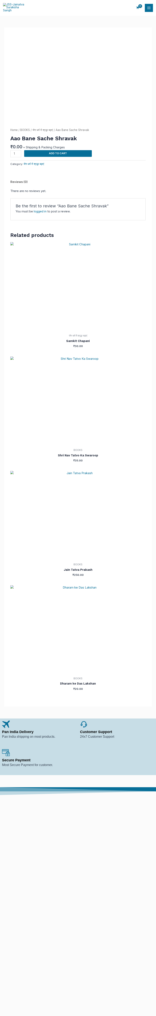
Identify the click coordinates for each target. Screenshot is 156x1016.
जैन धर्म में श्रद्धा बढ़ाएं (42, 130)
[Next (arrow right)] (13, 1014)
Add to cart (58, 153)
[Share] (22, 1009)
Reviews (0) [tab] (19, 182)
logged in (40, 211)
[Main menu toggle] (149, 8)
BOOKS (25, 130)
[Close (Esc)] (31, 1009)
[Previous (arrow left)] (4, 1014)
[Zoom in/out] (4, 1009)
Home (14, 130)
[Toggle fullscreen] (13, 1009)
